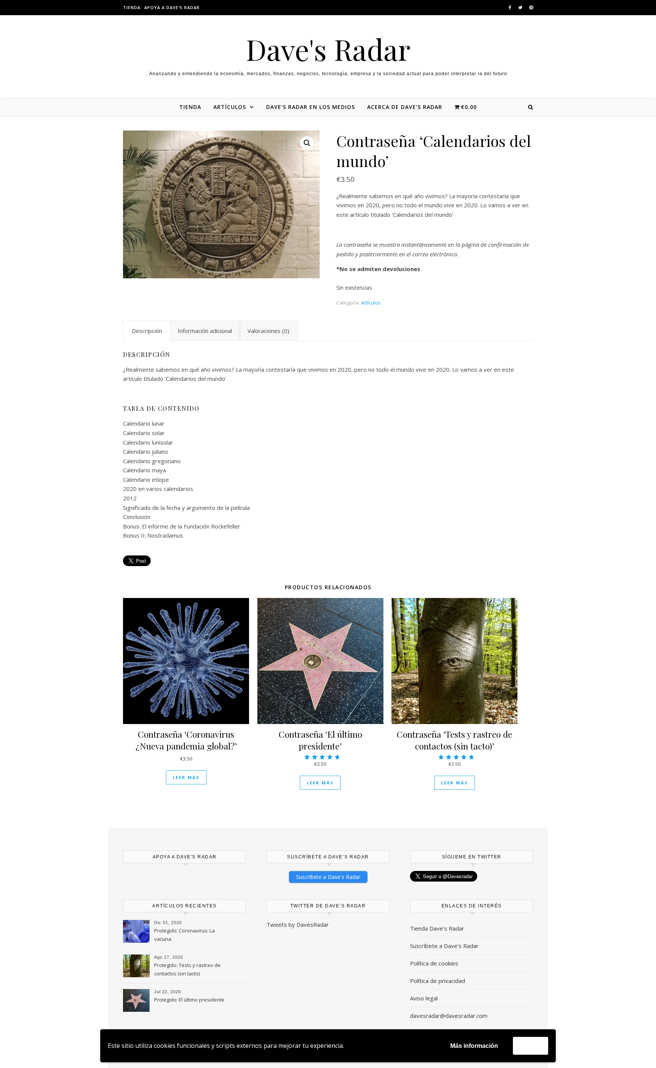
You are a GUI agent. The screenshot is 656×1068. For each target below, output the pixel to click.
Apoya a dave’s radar (172, 7)
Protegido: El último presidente (189, 999)
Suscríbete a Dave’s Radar (444, 946)
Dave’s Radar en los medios (310, 106)
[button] (307, 143)
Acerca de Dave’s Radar (404, 106)
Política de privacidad (437, 980)
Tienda (131, 7)
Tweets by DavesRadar (297, 924)
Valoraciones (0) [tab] (268, 330)
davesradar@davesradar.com (448, 1015)
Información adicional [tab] (205, 330)
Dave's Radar (328, 49)
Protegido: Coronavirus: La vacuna (184, 934)
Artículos (371, 302)
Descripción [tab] (147, 330)
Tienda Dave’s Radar (437, 928)
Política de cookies (434, 963)
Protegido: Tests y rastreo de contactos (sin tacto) (187, 969)
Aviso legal (424, 998)
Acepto (530, 1045)
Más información (474, 1046)
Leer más (186, 777)
